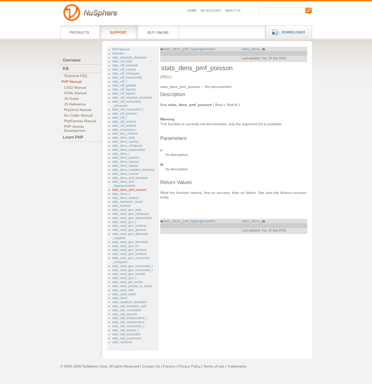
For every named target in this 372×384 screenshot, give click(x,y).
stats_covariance (123, 130)
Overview (71, 60)
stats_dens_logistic (125, 166)
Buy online (158, 32)
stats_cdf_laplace (124, 89)
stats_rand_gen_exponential (132, 218)
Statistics (118, 53)
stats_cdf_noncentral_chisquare (126, 103)
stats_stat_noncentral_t (128, 326)
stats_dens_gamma (125, 157)
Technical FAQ (75, 76)
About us (232, 10)
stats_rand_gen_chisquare (130, 214)
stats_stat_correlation (126, 310)
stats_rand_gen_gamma (129, 230)
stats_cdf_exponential (127, 77)
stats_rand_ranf (123, 290)
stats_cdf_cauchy (124, 69)
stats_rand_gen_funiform (129, 226)
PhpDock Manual (77, 110)
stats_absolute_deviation (129, 57)
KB (66, 68)
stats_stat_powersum (126, 338)
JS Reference (75, 104)
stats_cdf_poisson (124, 113)
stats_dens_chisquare (127, 146)
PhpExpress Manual (80, 121)
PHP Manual (71, 82)
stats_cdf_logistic (124, 93)
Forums (169, 366)
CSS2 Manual (75, 87)
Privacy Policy (189, 366)
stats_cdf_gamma (124, 85)
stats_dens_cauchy (125, 141)
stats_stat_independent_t (129, 318)
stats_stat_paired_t (125, 330)
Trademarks (236, 366)
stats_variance (122, 342)
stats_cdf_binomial (125, 65)
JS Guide (71, 99)
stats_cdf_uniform (124, 121)
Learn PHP (73, 137)
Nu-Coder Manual (78, 115)
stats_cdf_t (119, 117)
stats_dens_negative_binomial (133, 170)
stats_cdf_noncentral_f (127, 109)
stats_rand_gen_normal (128, 274)
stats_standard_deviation (129, 302)
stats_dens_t (121, 194)
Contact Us (151, 366)
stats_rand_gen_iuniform (129, 254)
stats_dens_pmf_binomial (130, 178)
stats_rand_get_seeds (127, 282)
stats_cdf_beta (122, 61)
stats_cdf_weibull (124, 125)
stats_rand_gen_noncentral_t (132, 270)
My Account (211, 10)
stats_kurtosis (121, 206)
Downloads (287, 32)
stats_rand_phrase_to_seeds (132, 286)
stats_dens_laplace (125, 161)
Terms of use (213, 366)
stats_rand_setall (124, 294)
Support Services (118, 32)
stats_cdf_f (119, 81)
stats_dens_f (121, 154)
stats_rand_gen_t (124, 278)
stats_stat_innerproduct (128, 322)
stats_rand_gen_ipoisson (129, 250)
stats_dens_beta (123, 137)
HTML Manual (75, 93)
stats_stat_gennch (124, 314)
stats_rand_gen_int (125, 246)
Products (80, 32)
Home (192, 10)
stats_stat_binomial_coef (129, 306)
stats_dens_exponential (128, 150)
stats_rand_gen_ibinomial (130, 242)
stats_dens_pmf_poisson (129, 190)
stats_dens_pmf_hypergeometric (123, 184)
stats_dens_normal (125, 174)
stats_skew (119, 298)
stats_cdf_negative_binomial (132, 97)
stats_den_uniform (125, 133)
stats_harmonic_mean (127, 202)
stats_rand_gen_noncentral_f (132, 266)
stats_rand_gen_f (124, 222)
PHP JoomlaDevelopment (74, 128)
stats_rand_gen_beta (126, 210)
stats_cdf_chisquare (126, 73)
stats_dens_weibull (125, 198)
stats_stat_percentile (126, 334)
